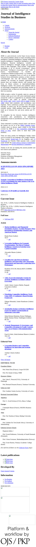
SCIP (18, 101)
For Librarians (9, 483)
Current (7, 25)
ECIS (5, 101)
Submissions (12, 34)
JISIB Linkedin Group (27, 125)
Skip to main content (7, 3)
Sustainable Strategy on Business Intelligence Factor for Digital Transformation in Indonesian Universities (19, 310)
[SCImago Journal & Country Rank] (12, 1)
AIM (2, 103)
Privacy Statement (13, 37)
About (6, 30)
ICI (2, 101)
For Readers (8, 479)
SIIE (9, 101)
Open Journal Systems (7, 471)
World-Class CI (16, 139)
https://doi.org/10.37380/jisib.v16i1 (15, 210)
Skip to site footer (14, 7)
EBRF (27, 101)
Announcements (9, 29)
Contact (10, 39)
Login (6, 48)
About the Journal (13, 32)
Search (3, 42)
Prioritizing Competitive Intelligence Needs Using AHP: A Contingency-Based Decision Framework (19, 296)
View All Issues (5, 359)
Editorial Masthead (14, 36)
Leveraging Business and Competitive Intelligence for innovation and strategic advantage (17, 347)
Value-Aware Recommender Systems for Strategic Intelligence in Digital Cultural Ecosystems (18, 279)
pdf (9, 239)
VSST (14, 101)
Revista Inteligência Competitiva (21, 144)
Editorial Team (23, 448)
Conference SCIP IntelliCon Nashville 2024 (15, 191)
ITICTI (22, 101)
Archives (7, 27)
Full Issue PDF (9, 219)
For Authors (8, 481)
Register (7, 46)
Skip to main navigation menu (23, 3)
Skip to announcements (20, 5)
